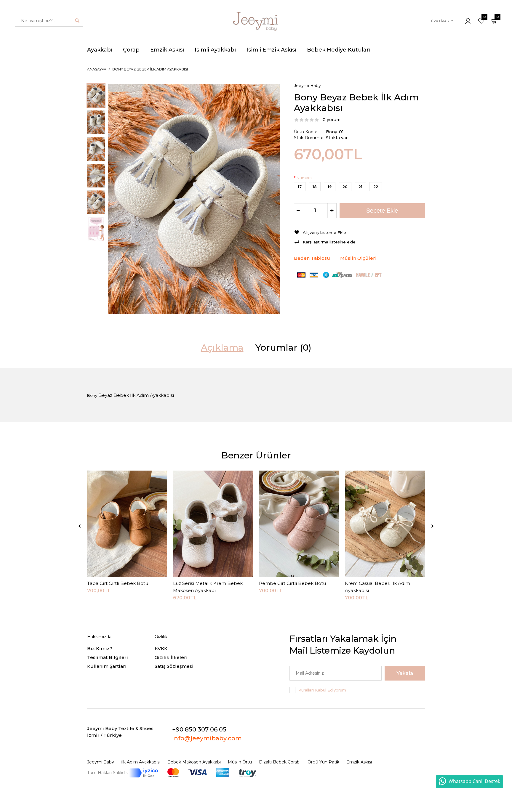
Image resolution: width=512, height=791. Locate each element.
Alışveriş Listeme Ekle (324, 232)
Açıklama (222, 347)
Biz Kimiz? (99, 648)
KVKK (161, 648)
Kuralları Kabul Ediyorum (322, 690)
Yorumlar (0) (283, 347)
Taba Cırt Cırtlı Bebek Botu (117, 583)
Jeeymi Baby (307, 85)
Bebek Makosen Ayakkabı (194, 762)
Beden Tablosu (312, 258)
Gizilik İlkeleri (171, 657)
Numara (304, 177)
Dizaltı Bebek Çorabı (279, 762)
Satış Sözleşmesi (174, 666)
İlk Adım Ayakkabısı (140, 762)
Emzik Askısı (359, 762)
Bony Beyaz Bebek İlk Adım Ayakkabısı (150, 69)
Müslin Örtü (240, 762)
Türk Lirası (439, 21)
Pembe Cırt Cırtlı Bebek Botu (292, 583)
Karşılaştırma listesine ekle (329, 242)
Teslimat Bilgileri (107, 657)
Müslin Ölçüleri (358, 258)
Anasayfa (96, 69)
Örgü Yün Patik (323, 762)
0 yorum (331, 119)
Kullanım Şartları (107, 666)
